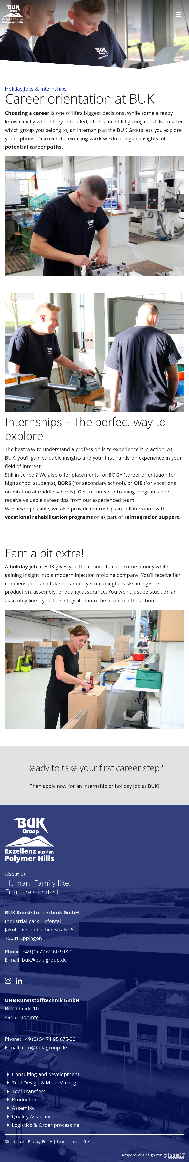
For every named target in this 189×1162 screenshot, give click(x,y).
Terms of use (67, 1141)
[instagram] (8, 981)
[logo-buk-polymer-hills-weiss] (12, 7)
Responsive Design (143, 1154)
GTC (87, 1141)
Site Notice (14, 1141)
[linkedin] (19, 981)
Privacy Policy (40, 1141)
